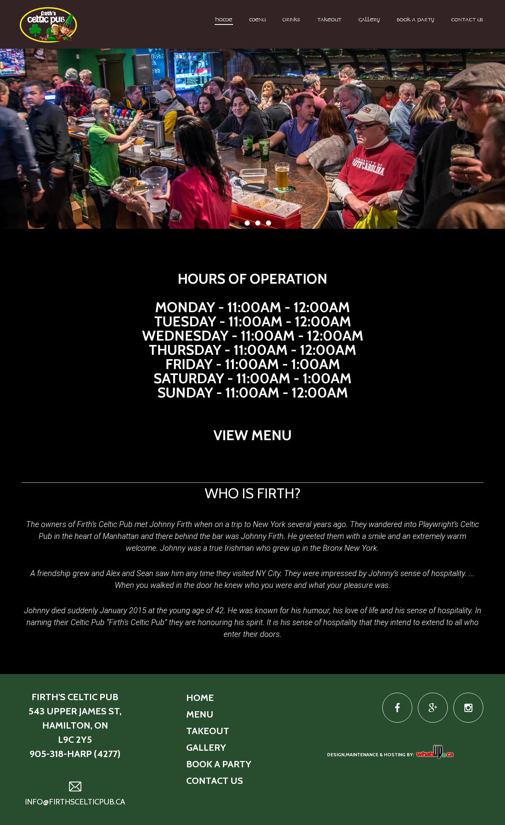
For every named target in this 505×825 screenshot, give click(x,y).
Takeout (329, 20)
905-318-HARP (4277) (75, 753)
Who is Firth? (253, 493)
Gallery (369, 20)
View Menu (252, 435)
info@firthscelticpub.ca (75, 801)
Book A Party (415, 20)
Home (223, 20)
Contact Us (467, 20)
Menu (257, 20)
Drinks (291, 20)
